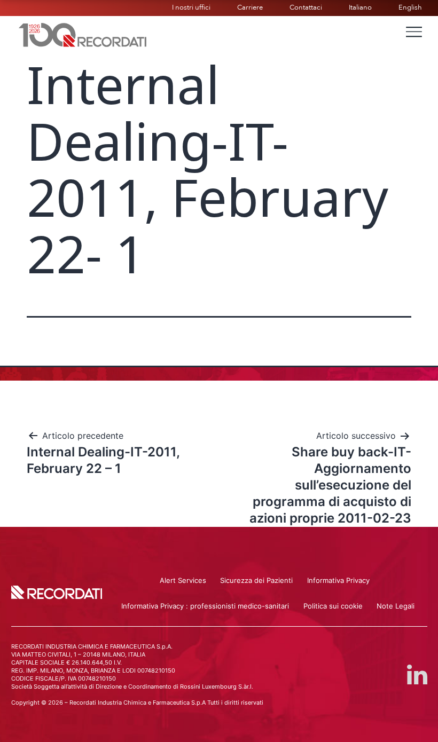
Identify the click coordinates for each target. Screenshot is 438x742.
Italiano (360, 7)
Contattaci (306, 7)
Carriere (250, 7)
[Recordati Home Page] (83, 33)
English (410, 7)
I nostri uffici (191, 7)
